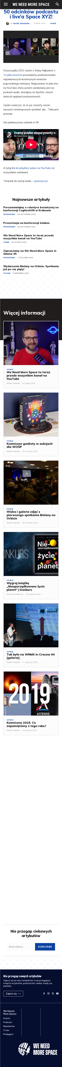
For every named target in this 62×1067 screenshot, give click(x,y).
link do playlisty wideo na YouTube (31, 168)
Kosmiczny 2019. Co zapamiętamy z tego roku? (26, 724)
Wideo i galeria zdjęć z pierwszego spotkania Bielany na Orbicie (31, 515)
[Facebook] (44, 993)
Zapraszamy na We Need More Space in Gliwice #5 (29, 252)
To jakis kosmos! (12, 74)
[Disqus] (31, 788)
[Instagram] (48, 993)
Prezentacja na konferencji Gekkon (26, 223)
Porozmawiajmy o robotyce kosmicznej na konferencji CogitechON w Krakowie (31, 209)
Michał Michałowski (15, 594)
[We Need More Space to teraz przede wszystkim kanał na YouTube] (31, 343)
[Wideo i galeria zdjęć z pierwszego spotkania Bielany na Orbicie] (31, 483)
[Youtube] (57, 993)
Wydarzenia (9, 214)
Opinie (53, 23)
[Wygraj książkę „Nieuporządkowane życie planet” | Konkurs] (31, 554)
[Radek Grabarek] (8, 23)
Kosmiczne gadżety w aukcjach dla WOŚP (30, 445)
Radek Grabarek (21, 23)
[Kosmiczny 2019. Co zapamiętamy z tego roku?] (31, 694)
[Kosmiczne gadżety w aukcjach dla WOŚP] (31, 415)
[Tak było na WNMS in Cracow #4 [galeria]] (31, 626)
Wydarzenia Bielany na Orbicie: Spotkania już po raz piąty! (31, 268)
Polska (7, 273)
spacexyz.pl (40, 181)
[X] (52, 993)
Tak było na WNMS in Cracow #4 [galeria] (31, 656)
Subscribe (45, 946)
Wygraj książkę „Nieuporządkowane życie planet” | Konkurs (26, 586)
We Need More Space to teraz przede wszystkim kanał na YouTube (28, 237)
